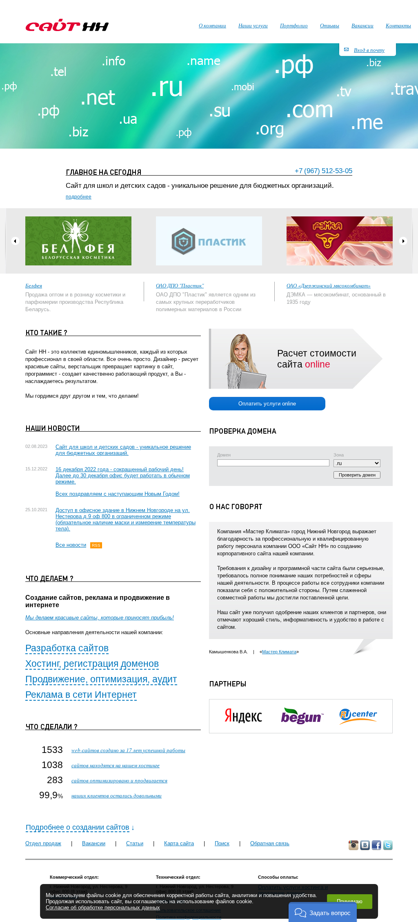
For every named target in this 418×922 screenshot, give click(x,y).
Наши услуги (253, 25)
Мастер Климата (279, 651)
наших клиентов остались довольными (116, 795)
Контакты (398, 25)
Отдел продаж (43, 843)
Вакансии (93, 843)
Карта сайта (179, 843)
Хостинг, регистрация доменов (92, 663)
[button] (323, 912)
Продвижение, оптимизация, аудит (101, 679)
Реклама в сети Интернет (81, 694)
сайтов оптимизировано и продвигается (119, 780)
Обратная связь (269, 843)
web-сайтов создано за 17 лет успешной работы (128, 750)
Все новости (71, 545)
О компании (212, 25)
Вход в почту (369, 49)
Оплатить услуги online (267, 404)
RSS (96, 545)
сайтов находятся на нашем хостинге (115, 765)
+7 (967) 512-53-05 (323, 171)
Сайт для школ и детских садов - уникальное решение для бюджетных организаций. (123, 450)
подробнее (78, 197)
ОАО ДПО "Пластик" (180, 285)
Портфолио (294, 25)
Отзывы (329, 25)
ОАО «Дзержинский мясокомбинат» (329, 285)
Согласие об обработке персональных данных (103, 907)
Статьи (134, 843)
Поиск (222, 843)
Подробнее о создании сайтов (77, 827)
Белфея (33, 285)
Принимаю (349, 901)
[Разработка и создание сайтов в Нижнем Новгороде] (67, 25)
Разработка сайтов (67, 648)
